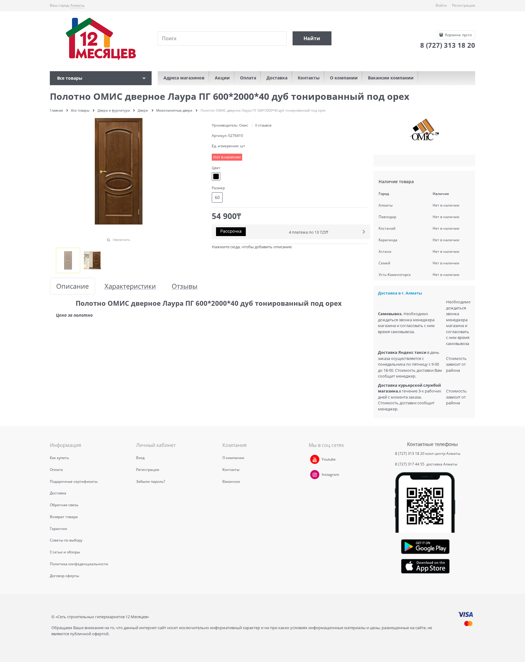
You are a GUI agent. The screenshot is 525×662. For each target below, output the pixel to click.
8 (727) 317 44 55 (410, 464)
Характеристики (130, 286)
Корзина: (458, 34)
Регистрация (463, 5)
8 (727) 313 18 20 (409, 453)
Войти (441, 5)
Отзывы (184, 286)
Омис (243, 125)
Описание (72, 286)
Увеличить (121, 239)
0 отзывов (263, 125)
